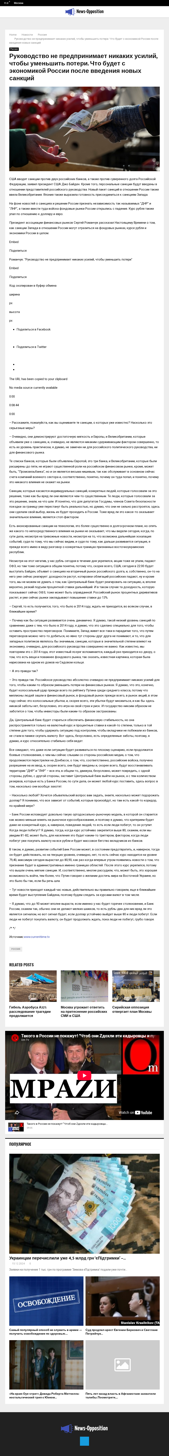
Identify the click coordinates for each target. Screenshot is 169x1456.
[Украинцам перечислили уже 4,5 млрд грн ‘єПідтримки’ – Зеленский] (84, 1204)
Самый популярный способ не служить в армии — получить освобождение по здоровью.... (45, 1332)
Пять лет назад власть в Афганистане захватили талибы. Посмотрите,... (121, 1395)
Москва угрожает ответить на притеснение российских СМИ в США (84, 1012)
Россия (14, 49)
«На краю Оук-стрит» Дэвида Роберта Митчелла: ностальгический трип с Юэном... (44, 1395)
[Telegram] (84, 1441)
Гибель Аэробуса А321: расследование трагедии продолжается (30, 1012)
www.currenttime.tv (37, 937)
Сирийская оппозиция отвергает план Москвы (132, 1010)
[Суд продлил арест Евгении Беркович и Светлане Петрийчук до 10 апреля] (123, 1301)
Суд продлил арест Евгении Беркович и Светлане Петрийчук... (122, 1332)
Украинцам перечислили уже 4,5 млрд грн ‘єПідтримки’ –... (67, 1258)
